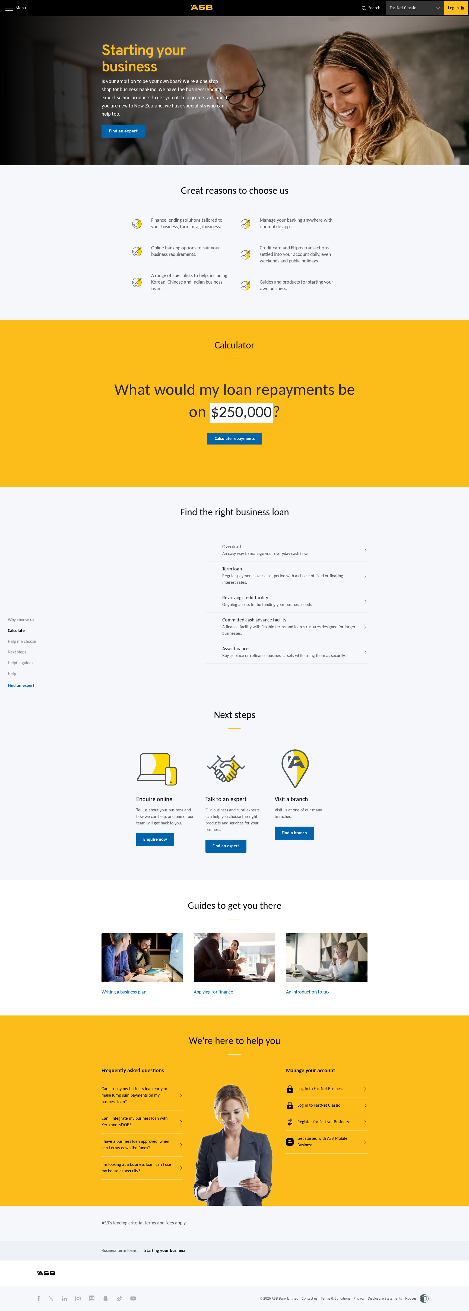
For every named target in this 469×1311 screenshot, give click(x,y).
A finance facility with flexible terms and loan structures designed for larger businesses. (289, 627)
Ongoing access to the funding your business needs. (267, 601)
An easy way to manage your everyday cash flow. (265, 550)
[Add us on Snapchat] (105, 1298)
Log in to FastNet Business (320, 1089)
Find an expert (123, 131)
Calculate (16, 630)
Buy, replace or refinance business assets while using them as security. (284, 652)
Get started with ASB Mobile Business (322, 1142)
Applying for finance (213, 992)
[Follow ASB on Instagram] (78, 1298)
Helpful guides (20, 663)
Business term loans (119, 1251)
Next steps (17, 652)
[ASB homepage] (201, 7)
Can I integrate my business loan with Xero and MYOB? (134, 1121)
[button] (9, 8)
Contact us (310, 1298)
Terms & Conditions (335, 1298)
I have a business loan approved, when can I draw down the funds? (135, 1144)
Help (12, 674)
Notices (411, 1298)
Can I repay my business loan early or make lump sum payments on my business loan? (134, 1095)
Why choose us (21, 620)
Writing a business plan (124, 992)
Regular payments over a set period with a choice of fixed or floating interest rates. (282, 576)
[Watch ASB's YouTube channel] (133, 1298)
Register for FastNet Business (323, 1122)
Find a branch (294, 833)
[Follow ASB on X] (51, 1298)
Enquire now (155, 839)
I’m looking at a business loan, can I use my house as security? (136, 1168)
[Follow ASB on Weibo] (119, 1298)
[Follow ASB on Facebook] (38, 1298)
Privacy (359, 1298)
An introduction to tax (307, 992)
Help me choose (22, 641)
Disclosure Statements (385, 1298)
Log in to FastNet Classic (318, 1105)
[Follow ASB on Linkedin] (64, 1298)
